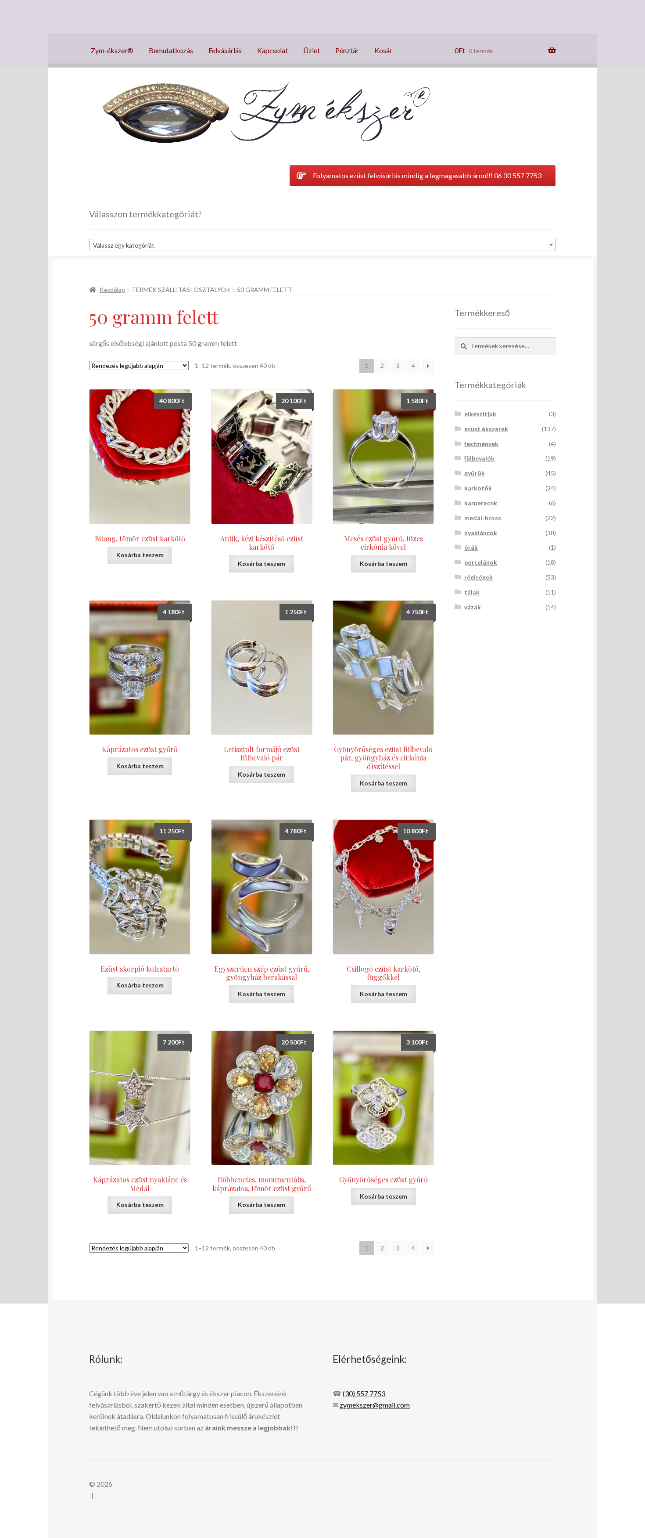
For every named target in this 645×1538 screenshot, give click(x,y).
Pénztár (347, 50)
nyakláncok (480, 533)
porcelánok (480, 562)
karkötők (478, 488)
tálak (472, 592)
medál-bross (482, 518)
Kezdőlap (112, 289)
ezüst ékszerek (486, 428)
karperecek (480, 503)
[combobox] (322, 245)
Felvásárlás (225, 50)
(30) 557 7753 (364, 1393)
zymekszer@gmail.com (375, 1405)
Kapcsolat (272, 50)
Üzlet (311, 50)
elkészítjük (480, 414)
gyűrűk (474, 473)
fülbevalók (479, 458)
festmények (481, 443)
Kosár (383, 50)
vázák (472, 607)
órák (471, 547)
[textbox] (322, 245)
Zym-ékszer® (112, 50)
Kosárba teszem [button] (140, 554)
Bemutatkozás (171, 50)
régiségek (478, 577)
